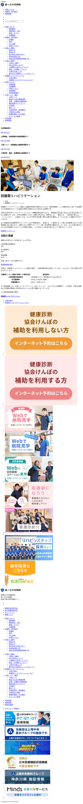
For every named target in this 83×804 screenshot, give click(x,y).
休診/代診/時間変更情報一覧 (19, 59)
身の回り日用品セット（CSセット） (22, 73)
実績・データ (14, 33)
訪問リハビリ (14, 88)
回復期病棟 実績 (7, 264)
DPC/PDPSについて (16, 65)
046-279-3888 (5, 141)
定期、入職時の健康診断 (18, 101)
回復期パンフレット (8, 231)
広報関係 (12, 35)
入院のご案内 (14, 63)
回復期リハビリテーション (10, 296)
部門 (10, 42)
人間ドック (13, 97)
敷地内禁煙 (9, 705)
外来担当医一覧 (14, 56)
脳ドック (12, 108)
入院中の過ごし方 (15, 71)
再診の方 (12, 52)
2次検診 (12, 105)
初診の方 (12, 50)
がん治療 (12, 44)
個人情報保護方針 (11, 610)
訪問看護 (12, 86)
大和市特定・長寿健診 (17, 110)
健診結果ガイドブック (17, 103)
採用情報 (8, 14)
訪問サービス (14, 46)
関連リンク (9, 615)
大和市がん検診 (14, 112)
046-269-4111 (5, 132)
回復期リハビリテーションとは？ (21, 80)
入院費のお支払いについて (18, 67)
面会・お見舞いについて (18, 69)
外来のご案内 (10, 640)
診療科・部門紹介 (11, 11)
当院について (10, 9)
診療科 (11, 39)
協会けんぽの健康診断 (17, 99)
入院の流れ (13, 78)
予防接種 (8, 700)
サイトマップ (10, 612)
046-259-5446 (5, 149)
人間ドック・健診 (11, 675)
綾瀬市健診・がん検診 (17, 114)
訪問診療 (12, 84)
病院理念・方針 (14, 31)
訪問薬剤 (12, 91)
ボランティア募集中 (12, 708)
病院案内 (12, 29)
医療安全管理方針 (11, 608)
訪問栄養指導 (14, 93)
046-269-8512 (5, 157)
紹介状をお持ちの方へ (17, 54)
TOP (6, 201)
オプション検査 (14, 116)
